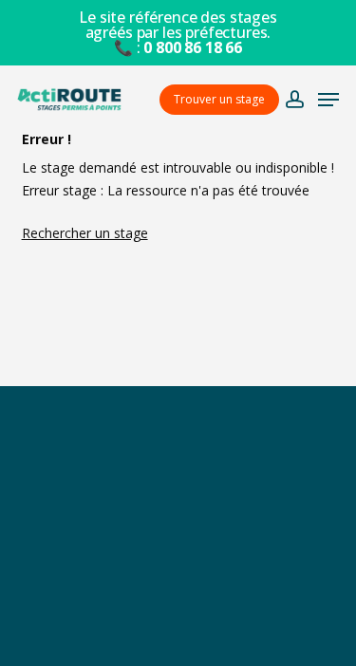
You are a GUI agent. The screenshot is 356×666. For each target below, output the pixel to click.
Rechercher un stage (85, 233)
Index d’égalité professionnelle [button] (178, 633)
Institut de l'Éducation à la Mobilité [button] (178, 509)
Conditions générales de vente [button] (178, 551)
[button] (328, 99)
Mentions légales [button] (178, 591)
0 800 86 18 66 (192, 47)
